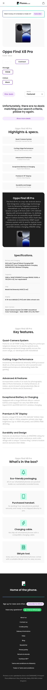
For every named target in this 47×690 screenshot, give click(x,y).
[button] (4, 3)
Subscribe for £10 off (35, 604)
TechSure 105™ (24, 659)
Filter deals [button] (8, 94)
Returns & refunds (23, 654)
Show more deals (23, 118)
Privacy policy (23, 650)
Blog (23, 640)
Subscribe (37, 14)
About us (23, 617)
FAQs (23, 636)
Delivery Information (23, 631)
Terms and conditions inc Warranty (23, 663)
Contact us (23, 622)
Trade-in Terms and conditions (23, 668)
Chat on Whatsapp (33, 610)
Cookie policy (23, 627)
